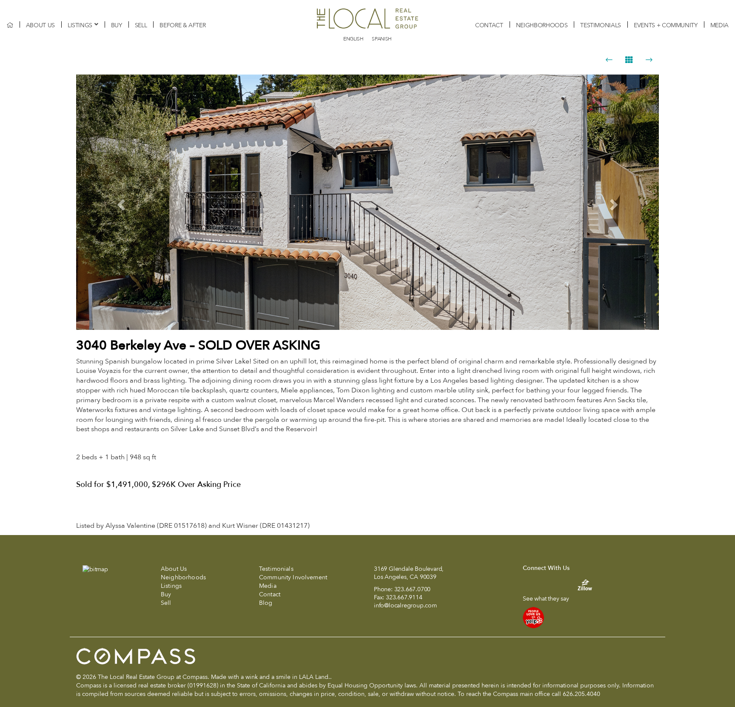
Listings (80, 25)
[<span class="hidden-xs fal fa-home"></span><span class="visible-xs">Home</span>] (10, 25)
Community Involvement (293, 577)
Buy (116, 25)
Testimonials (600, 25)
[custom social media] (580, 585)
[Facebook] (528, 589)
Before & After (182, 25)
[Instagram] (542, 589)
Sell (141, 25)
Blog (266, 603)
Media (719, 25)
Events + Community (666, 25)
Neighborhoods (541, 25)
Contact (489, 25)
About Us (40, 25)
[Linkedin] (560, 589)
